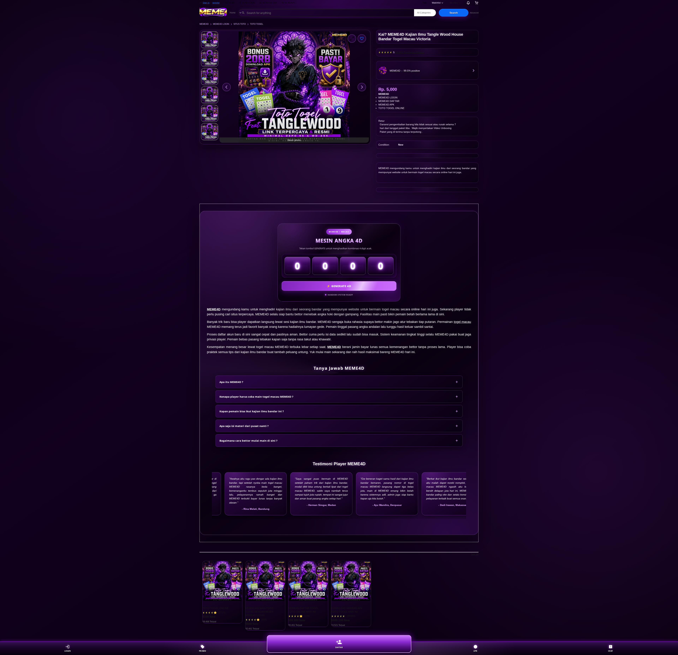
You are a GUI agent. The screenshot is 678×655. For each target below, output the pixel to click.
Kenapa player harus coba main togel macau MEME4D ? (256, 396)
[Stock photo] (209, 39)
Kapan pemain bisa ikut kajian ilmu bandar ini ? (251, 411)
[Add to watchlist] (362, 38)
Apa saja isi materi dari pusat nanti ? (244, 426)
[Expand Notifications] (468, 3)
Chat (610, 651)
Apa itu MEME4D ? (231, 382)
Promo (202, 651)
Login (67, 651)
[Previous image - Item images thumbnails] (226, 87)
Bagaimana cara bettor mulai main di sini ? (248, 440)
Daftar (339, 647)
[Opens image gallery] (352, 38)
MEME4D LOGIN (247, 3)
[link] (473, 70)
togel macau (462, 322)
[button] (453, 13)
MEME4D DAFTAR (268, 3)
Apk (475, 651)
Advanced (474, 13)
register (216, 3)
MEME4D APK (288, 3)
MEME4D (229, 3)
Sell (424, 3)
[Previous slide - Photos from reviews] (199, 595)
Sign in (206, 3)
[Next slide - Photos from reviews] (478, 595)
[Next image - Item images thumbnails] (362, 87)
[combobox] (326, 12)
